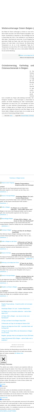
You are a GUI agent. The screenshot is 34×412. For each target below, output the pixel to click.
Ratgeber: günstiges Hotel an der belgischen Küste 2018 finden (17, 335)
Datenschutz (20, 346)
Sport (20, 24)
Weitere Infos (20, 353)
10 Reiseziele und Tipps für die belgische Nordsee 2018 (15, 323)
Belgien (10, 18)
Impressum (13, 346)
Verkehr (24, 21)
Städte (29, 18)
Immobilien (12, 21)
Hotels (23, 18)
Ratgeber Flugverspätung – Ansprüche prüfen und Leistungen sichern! (17, 185)
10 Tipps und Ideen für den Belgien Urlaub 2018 (13, 320)
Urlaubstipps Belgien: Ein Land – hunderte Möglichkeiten (15, 308)
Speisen (18, 21)
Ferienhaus (16, 18)
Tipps (30, 21)
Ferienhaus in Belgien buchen (17, 178)
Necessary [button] (2, 384)
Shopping (14, 24)
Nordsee (5, 21)
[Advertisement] (16, 84)
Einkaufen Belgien (25, 115)
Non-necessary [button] (4, 397)
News (4, 18)
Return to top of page (18, 344)
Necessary (4, 386)
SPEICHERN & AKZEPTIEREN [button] (8, 411)
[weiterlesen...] (4, 191)
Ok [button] (15, 353)
